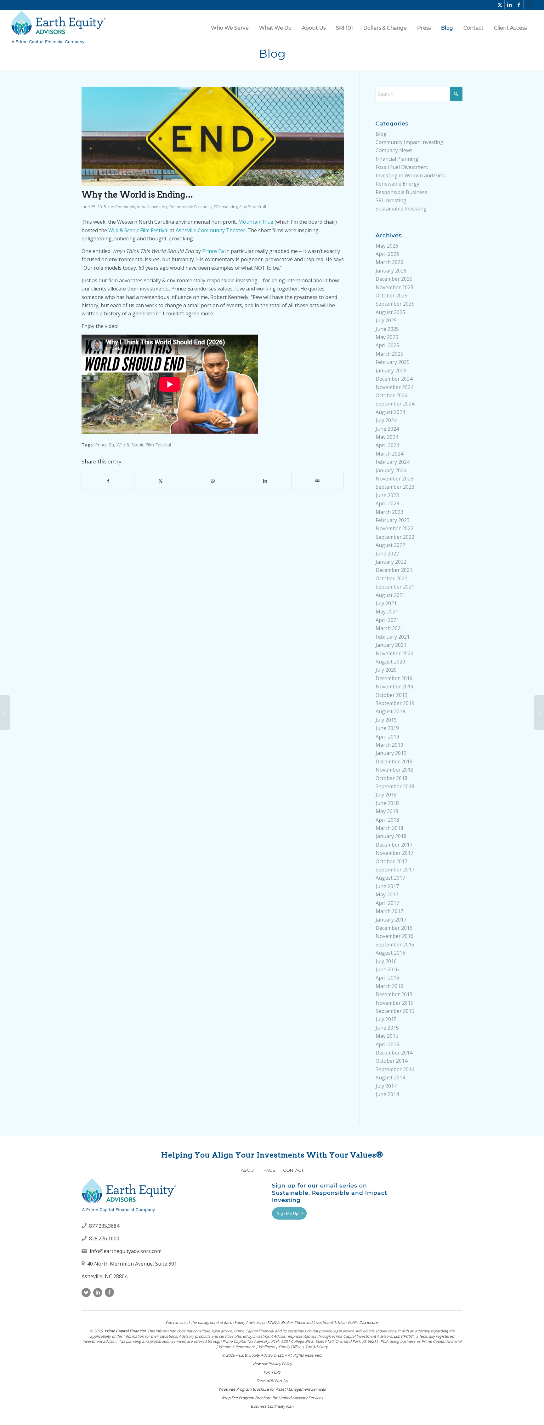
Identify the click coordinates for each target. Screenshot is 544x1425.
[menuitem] (528, 4)
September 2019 (395, 703)
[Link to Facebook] (518, 4)
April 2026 (387, 253)
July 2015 (386, 1019)
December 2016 (394, 927)
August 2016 (390, 952)
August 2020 (390, 661)
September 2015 (395, 1011)
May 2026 (387, 245)
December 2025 (394, 278)
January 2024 (391, 470)
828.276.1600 (104, 1238)
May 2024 (387, 437)
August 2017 (390, 877)
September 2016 (395, 944)
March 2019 (389, 744)
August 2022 (390, 545)
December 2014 (394, 1052)
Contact (293, 1170)
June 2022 (387, 553)
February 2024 (393, 461)
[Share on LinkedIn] (265, 481)
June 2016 (387, 969)
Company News (394, 150)
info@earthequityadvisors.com (126, 1251)
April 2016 (387, 977)
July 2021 (386, 603)
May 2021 (387, 611)
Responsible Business (190, 207)
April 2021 (387, 620)
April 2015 (387, 1044)
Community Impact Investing (141, 207)
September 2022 (395, 536)
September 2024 (395, 403)
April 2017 (387, 902)
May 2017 (387, 894)
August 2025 (390, 312)
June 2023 (387, 495)
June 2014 (387, 1094)
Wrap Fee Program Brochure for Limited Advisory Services (272, 1397)
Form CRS (272, 1372)
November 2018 (394, 769)
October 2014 (391, 1060)
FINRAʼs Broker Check (286, 1322)
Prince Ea (213, 251)
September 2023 (395, 486)
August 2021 (390, 595)
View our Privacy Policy (272, 1363)
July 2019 (386, 719)
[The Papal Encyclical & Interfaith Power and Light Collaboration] (5, 712)
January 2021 (391, 644)
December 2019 (394, 678)
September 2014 (395, 1069)
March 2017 (389, 911)
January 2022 (391, 561)
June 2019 (387, 728)
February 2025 (393, 362)
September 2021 (395, 586)
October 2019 (391, 695)
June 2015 (387, 1027)
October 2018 (391, 778)
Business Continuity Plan (272, 1406)
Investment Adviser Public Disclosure (345, 1322)
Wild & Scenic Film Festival (138, 230)
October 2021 (391, 578)
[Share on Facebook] (108, 481)
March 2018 (389, 828)
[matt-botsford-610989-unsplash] (213, 137)
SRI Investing (226, 207)
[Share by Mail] (317, 481)
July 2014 (386, 1086)
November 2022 (394, 528)
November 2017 (394, 852)
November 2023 (394, 478)
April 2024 (387, 445)
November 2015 (394, 1002)
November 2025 (394, 287)
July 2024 (386, 420)
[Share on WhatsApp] (213, 481)
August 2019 (390, 711)
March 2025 (389, 353)
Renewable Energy (397, 183)
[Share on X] (160, 481)
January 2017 (391, 919)
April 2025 (387, 345)
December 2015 (394, 994)
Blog (272, 53)
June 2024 (387, 428)
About (248, 1170)
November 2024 (394, 387)
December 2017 (394, 844)
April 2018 (387, 819)
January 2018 (391, 836)
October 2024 (391, 395)
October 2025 (391, 295)
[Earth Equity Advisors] (58, 28)
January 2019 (391, 753)
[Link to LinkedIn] (509, 4)
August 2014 (390, 1077)
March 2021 (389, 628)
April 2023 (387, 503)
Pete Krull (257, 207)
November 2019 (394, 686)
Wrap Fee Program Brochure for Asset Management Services (272, 1389)
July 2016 (386, 961)
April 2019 (387, 736)
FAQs (269, 1170)
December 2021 (394, 569)
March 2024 (389, 453)
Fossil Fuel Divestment (402, 167)
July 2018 (386, 794)
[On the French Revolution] (539, 712)
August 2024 (390, 412)
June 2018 (387, 803)
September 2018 (395, 786)
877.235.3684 (104, 1225)
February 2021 (393, 636)
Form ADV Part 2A (272, 1380)
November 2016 (394, 936)
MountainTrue (255, 221)
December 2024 (394, 378)
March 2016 (389, 986)
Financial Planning (397, 158)
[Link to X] (499, 4)
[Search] (528, 4)
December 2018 (394, 761)
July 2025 (386, 320)
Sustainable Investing (401, 208)
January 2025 (391, 370)
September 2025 (395, 303)
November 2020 (394, 653)
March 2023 (389, 512)
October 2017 (391, 861)
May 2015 (387, 1035)
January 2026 (391, 270)
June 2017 (387, 886)
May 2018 (387, 811)
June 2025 (387, 328)
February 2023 (393, 520)
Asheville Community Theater (210, 230)
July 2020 (386, 669)
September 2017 (395, 869)
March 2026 (389, 262)
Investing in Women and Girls (410, 175)
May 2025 (387, 337)
